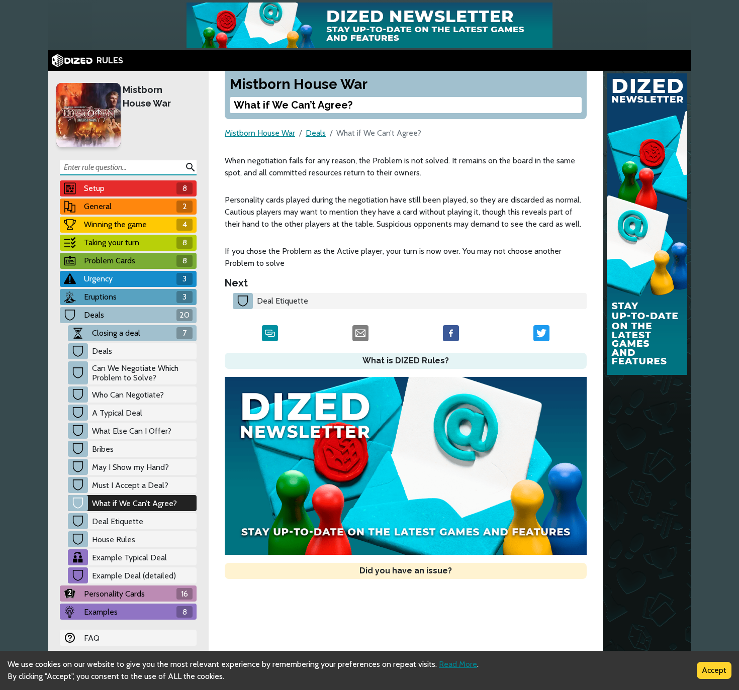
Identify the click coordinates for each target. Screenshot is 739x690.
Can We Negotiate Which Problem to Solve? (135, 372)
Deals (102, 351)
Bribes (103, 449)
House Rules (113, 539)
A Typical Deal (117, 413)
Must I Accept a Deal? (130, 485)
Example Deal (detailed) (134, 575)
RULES (110, 60)
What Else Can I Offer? (131, 431)
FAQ (92, 638)
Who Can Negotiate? (128, 395)
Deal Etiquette (117, 521)
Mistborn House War (147, 96)
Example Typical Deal (129, 557)
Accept (714, 670)
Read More (458, 664)
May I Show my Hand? (130, 467)
